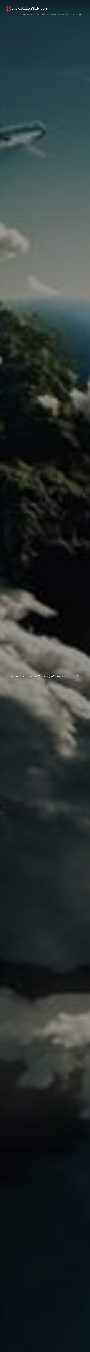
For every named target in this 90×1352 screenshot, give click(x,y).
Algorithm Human (51, 14)
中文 (73, 14)
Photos (33, 14)
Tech (43, 14)
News (24, 14)
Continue (45, 1346)
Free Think (61, 14)
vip (76, 14)
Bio (28, 14)
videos (38, 14)
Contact (68, 14)
